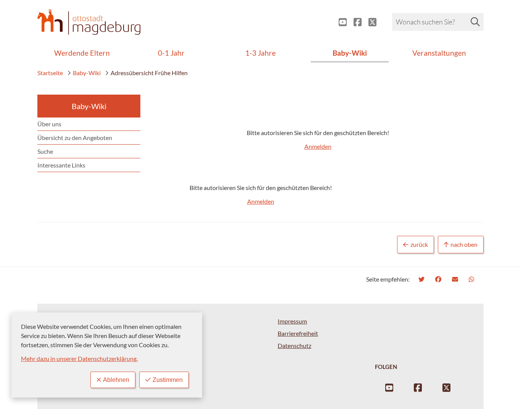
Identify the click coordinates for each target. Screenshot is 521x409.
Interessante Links (61, 165)
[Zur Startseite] (88, 22)
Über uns (49, 123)
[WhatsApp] (472, 279)
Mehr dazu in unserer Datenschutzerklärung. (79, 358)
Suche (45, 151)
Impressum (292, 321)
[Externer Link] (339, 22)
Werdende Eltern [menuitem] (82, 52)
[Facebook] (439, 279)
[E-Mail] (456, 279)
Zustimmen (168, 380)
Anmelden (317, 146)
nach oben (464, 244)
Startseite (50, 72)
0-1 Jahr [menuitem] (171, 52)
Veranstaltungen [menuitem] (439, 52)
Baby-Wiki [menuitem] (350, 52)
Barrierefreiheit (298, 333)
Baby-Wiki (87, 72)
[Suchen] (475, 22)
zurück (419, 244)
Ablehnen (116, 380)
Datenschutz (294, 345)
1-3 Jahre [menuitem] (260, 52)
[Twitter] (422, 279)
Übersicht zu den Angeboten (74, 137)
